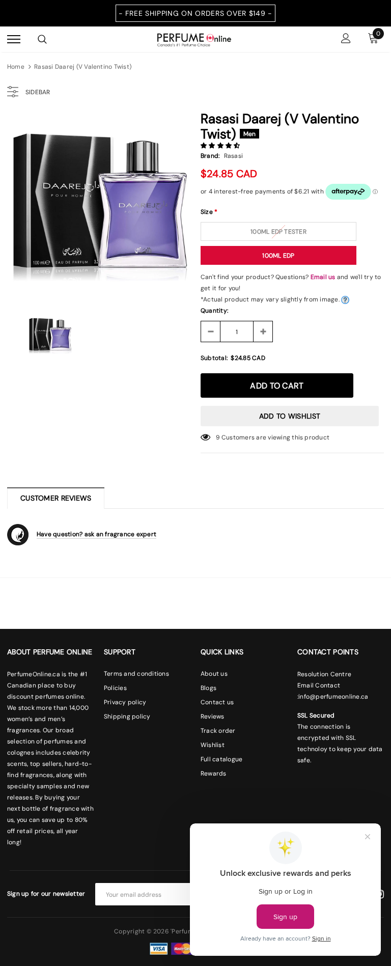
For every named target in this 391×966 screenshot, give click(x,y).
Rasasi (233, 156)
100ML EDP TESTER (278, 232)
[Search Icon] (42, 39)
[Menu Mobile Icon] (13, 39)
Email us (323, 277)
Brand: (210, 156)
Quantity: (214, 311)
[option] (98, 206)
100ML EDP (278, 256)
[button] (221, 146)
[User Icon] (346, 39)
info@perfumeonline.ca (333, 697)
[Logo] (194, 38)
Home (15, 67)
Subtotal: (214, 358)
